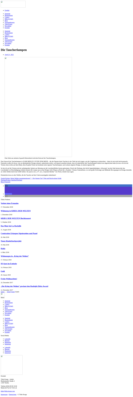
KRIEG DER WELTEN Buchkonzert (16, 218)
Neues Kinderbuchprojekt (11, 241)
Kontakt (7, 28)
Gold (3, 271)
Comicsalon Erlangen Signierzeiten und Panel (19, 233)
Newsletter (8, 26)
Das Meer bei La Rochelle (11, 226)
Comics (7, 17)
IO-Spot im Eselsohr (9, 264)
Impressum (4, 394)
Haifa (3, 249)
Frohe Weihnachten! (9, 279)
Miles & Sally (9, 19)
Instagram (8, 344)
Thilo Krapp (8, 24)
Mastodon (8, 342)
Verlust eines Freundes (9, 203)
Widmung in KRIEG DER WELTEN (16, 211)
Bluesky (7, 340)
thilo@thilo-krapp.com (8, 391)
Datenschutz (12, 394)
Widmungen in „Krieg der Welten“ (15, 256)
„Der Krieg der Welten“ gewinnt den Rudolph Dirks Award (24, 286)
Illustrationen (9, 15)
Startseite (7, 14)
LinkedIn (7, 339)
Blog (6, 21)
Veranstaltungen (10, 22)
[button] (6, 186)
